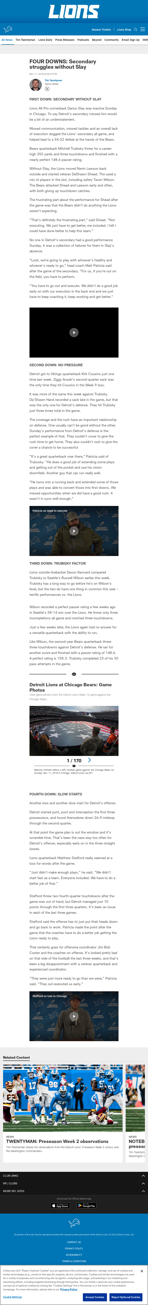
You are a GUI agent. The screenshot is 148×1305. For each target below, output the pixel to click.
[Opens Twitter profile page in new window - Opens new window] (47, 89)
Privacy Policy (74, 1248)
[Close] (142, 1271)
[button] (74, 332)
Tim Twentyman (53, 80)
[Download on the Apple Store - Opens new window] (60, 1206)
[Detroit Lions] (74, 1223)
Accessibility (74, 1254)
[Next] (89, 760)
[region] (74, 1285)
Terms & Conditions (74, 1261)
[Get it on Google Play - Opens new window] (87, 1207)
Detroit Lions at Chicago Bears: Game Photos (70, 687)
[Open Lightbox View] (73, 742)
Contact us (74, 1242)
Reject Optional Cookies (126, 1297)
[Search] (135, 29)
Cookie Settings (12, 1296)
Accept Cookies (95, 1297)
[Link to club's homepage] (7, 28)
